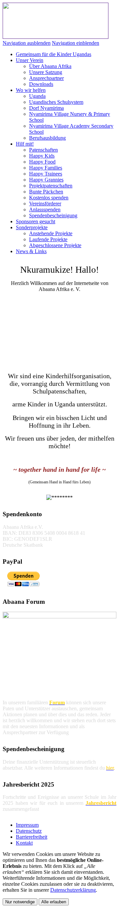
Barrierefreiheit (31, 837)
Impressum (27, 825)
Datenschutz (29, 831)
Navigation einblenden (75, 43)
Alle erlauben (53, 901)
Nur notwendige (20, 901)
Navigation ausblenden (27, 43)
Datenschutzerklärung (73, 890)
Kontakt (24, 843)
